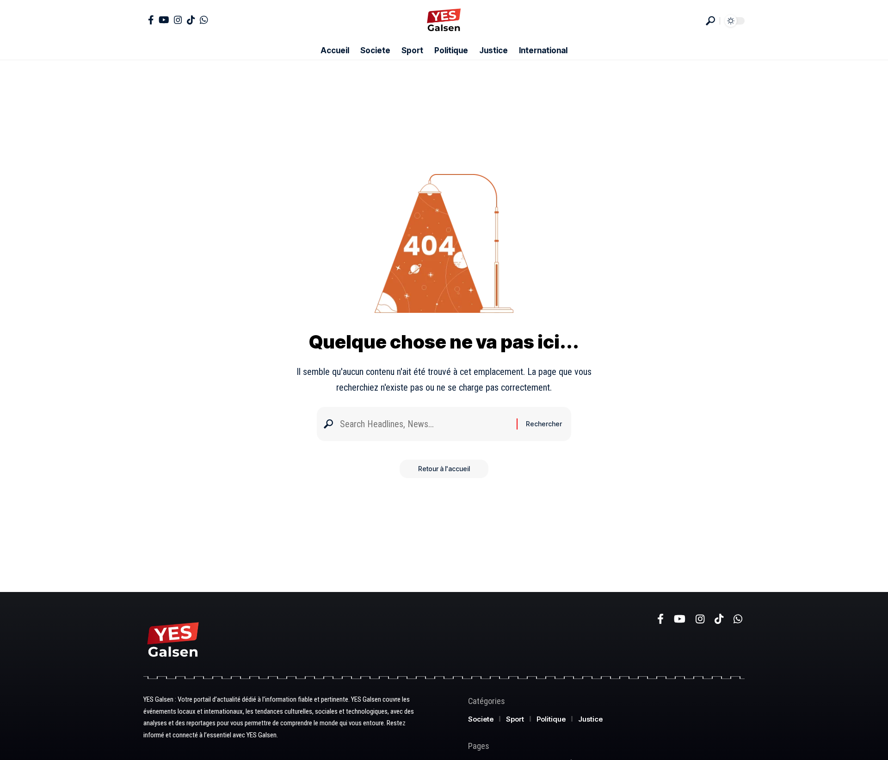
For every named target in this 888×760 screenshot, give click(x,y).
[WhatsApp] (203, 20)
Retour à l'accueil (444, 469)
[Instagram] (178, 20)
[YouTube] (164, 20)
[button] (710, 20)
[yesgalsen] (443, 21)
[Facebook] (151, 20)
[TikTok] (191, 20)
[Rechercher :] (425, 424)
